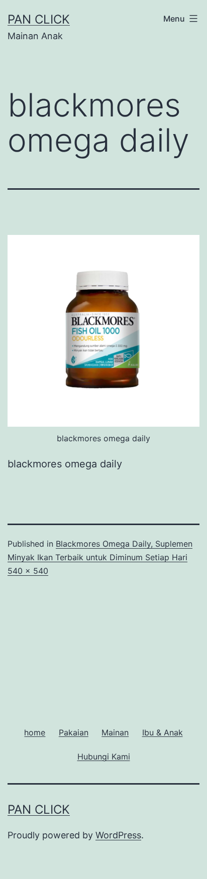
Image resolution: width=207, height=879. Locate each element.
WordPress (118, 835)
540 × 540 (28, 571)
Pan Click (39, 19)
